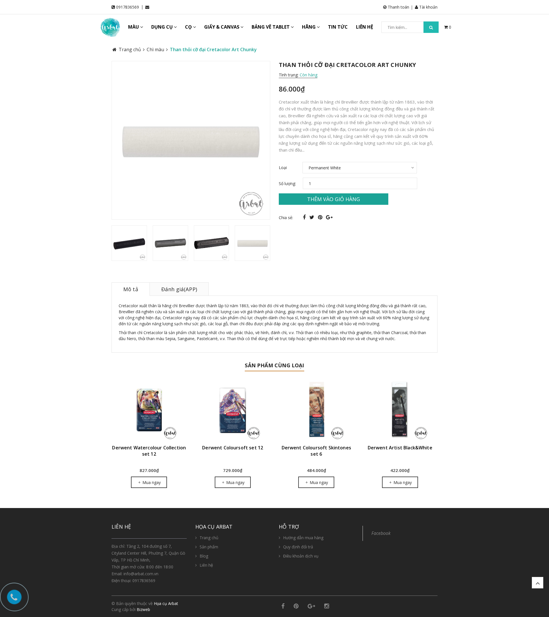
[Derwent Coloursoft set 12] (232, 410)
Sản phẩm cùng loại (274, 365)
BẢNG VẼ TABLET (271, 27)
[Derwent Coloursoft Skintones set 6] (316, 410)
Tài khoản (427, 7)
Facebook (381, 533)
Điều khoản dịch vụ (301, 556)
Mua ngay (151, 482)
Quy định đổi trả (298, 546)
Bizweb (143, 609)
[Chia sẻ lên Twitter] (312, 217)
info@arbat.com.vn (141, 573)
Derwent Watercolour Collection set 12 (149, 451)
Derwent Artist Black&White (400, 448)
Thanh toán (398, 7)
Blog (204, 556)
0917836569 (127, 7)
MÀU (134, 27)
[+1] (329, 217)
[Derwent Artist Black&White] (400, 410)
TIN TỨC (338, 27)
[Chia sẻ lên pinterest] (321, 217)
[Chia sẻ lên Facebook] (305, 217)
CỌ (189, 27)
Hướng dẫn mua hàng (303, 537)
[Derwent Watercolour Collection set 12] (149, 410)
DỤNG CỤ (162, 27)
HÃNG (309, 27)
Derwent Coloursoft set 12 (232, 448)
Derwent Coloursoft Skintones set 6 (316, 451)
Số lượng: (287, 183)
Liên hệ (206, 565)
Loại (283, 167)
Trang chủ (209, 537)
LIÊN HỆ (364, 27)
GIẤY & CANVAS (222, 27)
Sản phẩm (209, 546)
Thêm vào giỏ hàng (333, 199)
